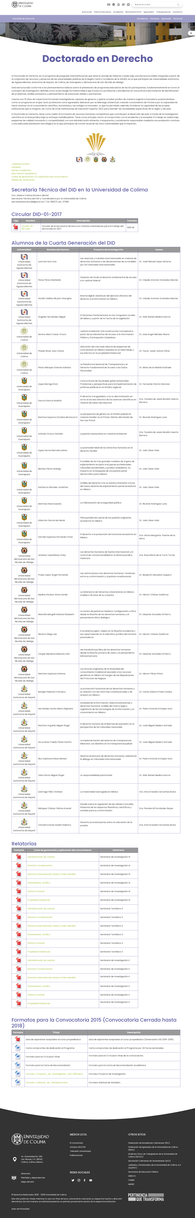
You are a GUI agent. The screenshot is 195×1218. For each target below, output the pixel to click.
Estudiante (142, 18)
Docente (154, 18)
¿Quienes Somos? (21, 163)
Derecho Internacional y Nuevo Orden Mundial (51, 874)
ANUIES (131, 1184)
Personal (177, 18)
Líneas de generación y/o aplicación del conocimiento (40, 176)
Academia (118, 12)
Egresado (166, 18)
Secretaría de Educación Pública (143, 1172)
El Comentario (76, 1143)
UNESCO (132, 1176)
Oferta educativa (102, 12)
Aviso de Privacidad (20, 1209)
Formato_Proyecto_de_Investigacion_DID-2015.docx (54, 1073)
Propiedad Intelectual (38, 900)
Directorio (25, 1173)
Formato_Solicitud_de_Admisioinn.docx (47, 1082)
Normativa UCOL (133, 12)
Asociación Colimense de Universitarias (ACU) (149, 1161)
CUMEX (131, 1180)
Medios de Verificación (23, 179)
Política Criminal (35, 891)
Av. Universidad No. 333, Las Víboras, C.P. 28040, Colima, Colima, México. (32, 1159)
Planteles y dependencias (33, 1177)
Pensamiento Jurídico (38, 882)
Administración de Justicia (41, 856)
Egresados (149, 12)
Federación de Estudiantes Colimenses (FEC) (149, 1143)
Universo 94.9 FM (77, 1147)
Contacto (177, 12)
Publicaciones (76, 1155)
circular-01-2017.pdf (27, 227)
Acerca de (87, 12)
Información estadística (24, 173)
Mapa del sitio (27, 1181)
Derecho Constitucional (39, 865)
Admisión (16, 167)
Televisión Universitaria (80, 1151)
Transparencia (163, 12)
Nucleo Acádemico (21, 170)
